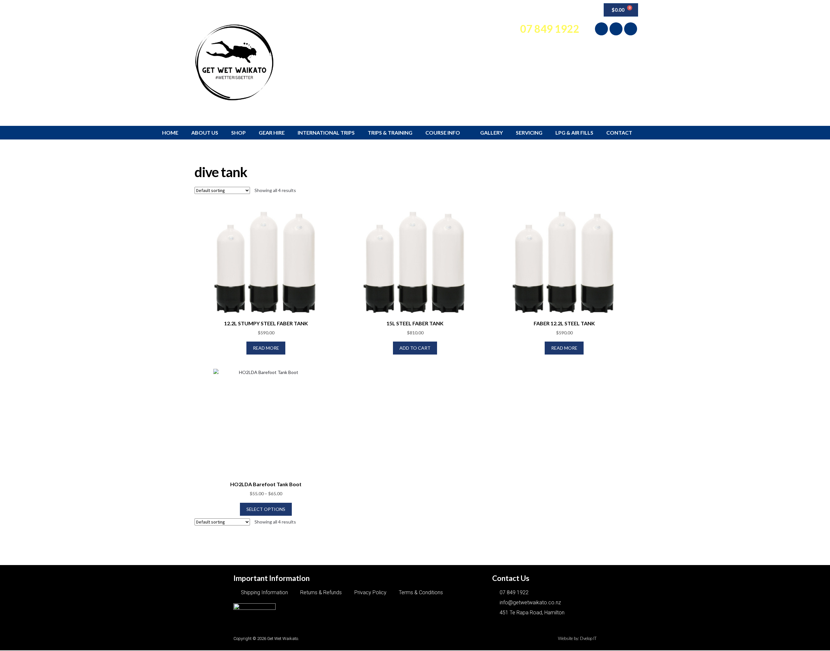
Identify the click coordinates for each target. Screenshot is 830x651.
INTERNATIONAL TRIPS (326, 132)
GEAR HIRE (272, 132)
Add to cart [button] (415, 348)
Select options (265, 509)
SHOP (238, 132)
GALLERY (491, 132)
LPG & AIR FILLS (574, 132)
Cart (560, 10)
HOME (170, 132)
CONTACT (619, 132)
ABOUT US (204, 132)
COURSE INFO (442, 132)
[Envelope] (630, 28)
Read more (266, 348)
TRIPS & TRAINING (390, 132)
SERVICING (529, 132)
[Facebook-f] (601, 28)
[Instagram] (616, 28)
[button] (582, 8)
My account (529, 10)
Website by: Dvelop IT (577, 638)
